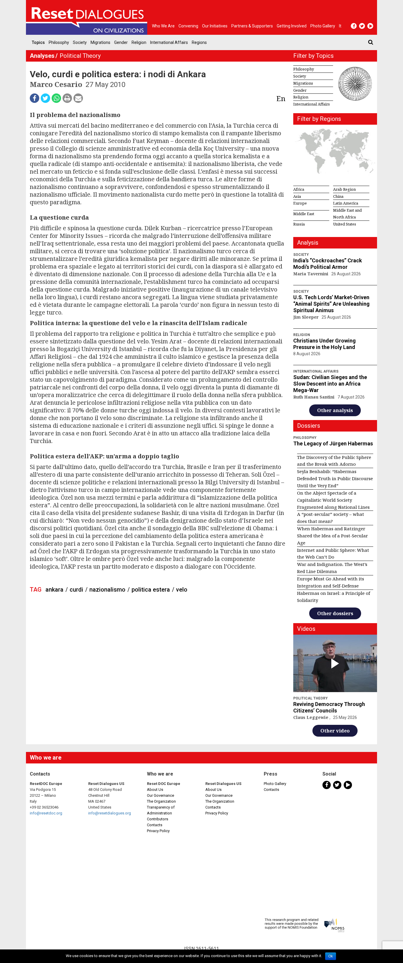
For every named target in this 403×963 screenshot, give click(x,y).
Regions (199, 42)
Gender (121, 42)
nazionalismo (107, 589)
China (338, 196)
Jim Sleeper (306, 317)
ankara (54, 589)
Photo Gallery (275, 783)
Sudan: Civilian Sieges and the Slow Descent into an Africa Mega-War (330, 383)
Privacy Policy (158, 831)
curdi (76, 589)
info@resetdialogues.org (109, 813)
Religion (139, 42)
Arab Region (344, 189)
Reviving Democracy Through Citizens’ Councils (329, 707)
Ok (330, 956)
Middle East (303, 213)
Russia (299, 224)
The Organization (161, 801)
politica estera (151, 589)
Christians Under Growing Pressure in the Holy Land (324, 344)
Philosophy (59, 42)
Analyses (42, 55)
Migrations (100, 42)
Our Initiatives (214, 26)
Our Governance (160, 795)
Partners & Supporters (252, 26)
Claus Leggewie (311, 717)
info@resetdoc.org (46, 813)
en (281, 98)
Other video (335, 730)
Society (80, 42)
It (340, 26)
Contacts (154, 825)
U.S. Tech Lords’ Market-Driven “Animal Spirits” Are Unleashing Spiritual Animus (331, 303)
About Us (155, 789)
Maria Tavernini (311, 273)
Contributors (157, 819)
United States (344, 224)
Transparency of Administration (161, 810)
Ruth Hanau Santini (314, 397)
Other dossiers (335, 613)
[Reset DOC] (88, 17)
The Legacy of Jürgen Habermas (333, 443)
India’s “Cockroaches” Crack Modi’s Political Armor (327, 263)
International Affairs (169, 42)
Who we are (163, 26)
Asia (297, 196)
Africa (298, 189)
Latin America (345, 203)
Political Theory (80, 55)
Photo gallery (322, 26)
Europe (300, 203)
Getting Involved (292, 26)
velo (181, 589)
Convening (188, 26)
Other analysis (335, 410)
